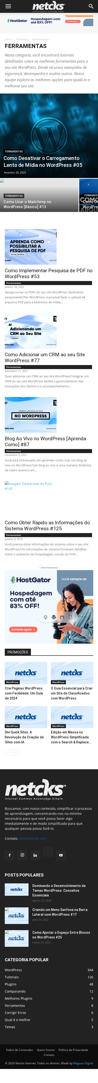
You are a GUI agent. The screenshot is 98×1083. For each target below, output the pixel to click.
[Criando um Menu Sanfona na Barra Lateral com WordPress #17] (17, 915)
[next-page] (15, 752)
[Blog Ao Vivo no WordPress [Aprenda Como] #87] (49, 415)
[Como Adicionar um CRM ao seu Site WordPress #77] (49, 331)
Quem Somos (46, 1050)
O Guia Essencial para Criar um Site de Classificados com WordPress (72, 693)
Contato (49, 1055)
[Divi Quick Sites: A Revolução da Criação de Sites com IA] (26, 717)
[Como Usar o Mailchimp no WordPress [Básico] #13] (39, 198)
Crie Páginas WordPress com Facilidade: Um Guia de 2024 (24, 693)
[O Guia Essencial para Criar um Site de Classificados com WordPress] (72, 673)
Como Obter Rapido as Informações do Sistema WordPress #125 (47, 525)
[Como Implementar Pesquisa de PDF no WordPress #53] (49, 247)
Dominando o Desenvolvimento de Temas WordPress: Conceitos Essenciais (59, 890)
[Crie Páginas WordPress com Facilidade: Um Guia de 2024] (26, 673)
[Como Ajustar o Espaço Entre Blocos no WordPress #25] (17, 938)
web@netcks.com (33, 838)
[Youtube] (61, 855)
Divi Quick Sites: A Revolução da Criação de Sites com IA (24, 737)
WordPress (12, 682)
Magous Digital (83, 1063)
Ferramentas (14, 151)
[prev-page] (8, 752)
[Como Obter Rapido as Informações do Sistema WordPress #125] (49, 499)
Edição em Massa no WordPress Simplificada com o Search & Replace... (71, 737)
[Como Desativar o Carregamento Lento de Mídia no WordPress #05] (49, 136)
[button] (8, 6)
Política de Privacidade (73, 1050)
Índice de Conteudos (19, 1050)
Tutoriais (22, 39)
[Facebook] (9, 855)
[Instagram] (22, 855)
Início (8, 39)
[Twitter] (48, 852)
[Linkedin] (35, 855)
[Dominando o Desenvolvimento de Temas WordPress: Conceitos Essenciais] (17, 889)
